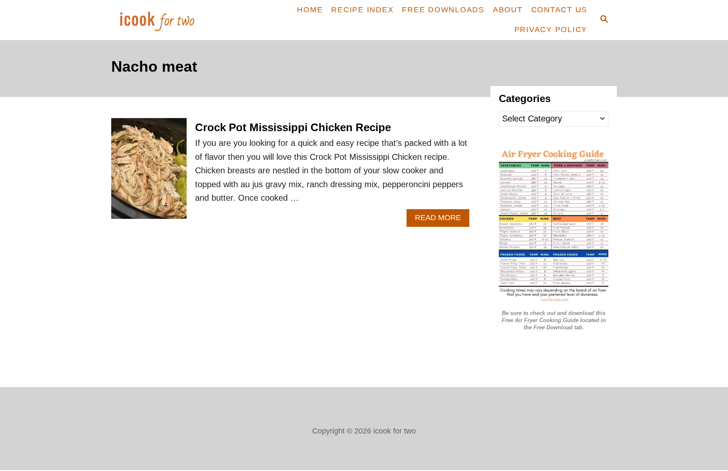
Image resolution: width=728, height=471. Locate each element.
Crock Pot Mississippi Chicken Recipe (293, 127)
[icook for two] (171, 20)
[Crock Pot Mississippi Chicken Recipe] (149, 172)
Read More (442, 220)
